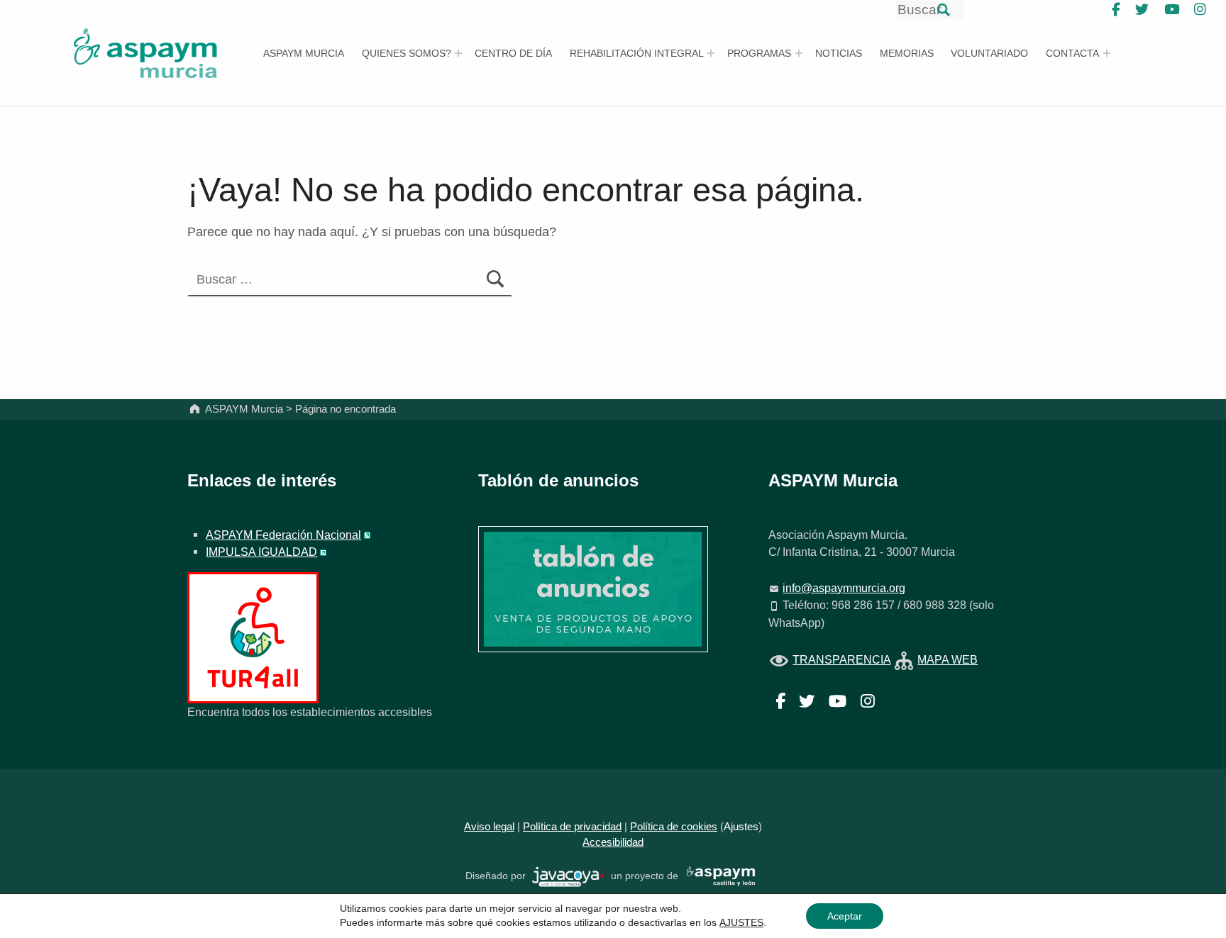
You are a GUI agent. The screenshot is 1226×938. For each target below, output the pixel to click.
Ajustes (741, 826)
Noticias (838, 53)
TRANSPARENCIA (841, 659)
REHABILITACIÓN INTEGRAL (637, 53)
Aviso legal (489, 826)
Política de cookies (673, 826)
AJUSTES (741, 922)
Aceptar (844, 916)
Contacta (1072, 53)
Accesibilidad (613, 842)
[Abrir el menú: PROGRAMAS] (798, 53)
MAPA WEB (947, 659)
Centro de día (513, 53)
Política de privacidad (572, 826)
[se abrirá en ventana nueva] (569, 876)
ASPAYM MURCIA (303, 53)
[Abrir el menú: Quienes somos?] (458, 53)
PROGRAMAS (759, 53)
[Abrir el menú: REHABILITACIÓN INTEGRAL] (710, 53)
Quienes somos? (406, 53)
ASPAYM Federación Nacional (283, 534)
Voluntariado (989, 53)
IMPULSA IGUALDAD (261, 551)
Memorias (907, 53)
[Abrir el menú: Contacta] (1106, 53)
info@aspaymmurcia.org (844, 587)
